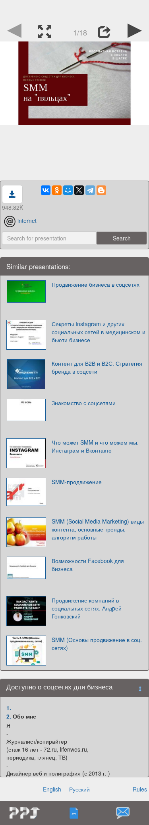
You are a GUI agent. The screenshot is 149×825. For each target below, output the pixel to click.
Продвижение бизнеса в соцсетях (95, 284)
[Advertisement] (74, 10)
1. (8, 708)
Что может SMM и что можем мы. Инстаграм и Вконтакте (95, 446)
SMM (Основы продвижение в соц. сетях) (97, 644)
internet (27, 220)
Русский (79, 789)
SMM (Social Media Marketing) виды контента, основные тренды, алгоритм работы (98, 529)
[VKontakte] (45, 190)
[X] (79, 190)
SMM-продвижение (77, 482)
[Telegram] (90, 190)
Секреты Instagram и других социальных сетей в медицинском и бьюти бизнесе (98, 332)
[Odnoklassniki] (57, 190)
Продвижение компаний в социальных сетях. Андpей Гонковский (87, 608)
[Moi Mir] (68, 190)
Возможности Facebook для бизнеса (88, 565)
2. (8, 716)
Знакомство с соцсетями (84, 403)
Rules (140, 789)
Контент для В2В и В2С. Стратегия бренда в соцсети (97, 367)
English (52, 789)
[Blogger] (101, 190)
